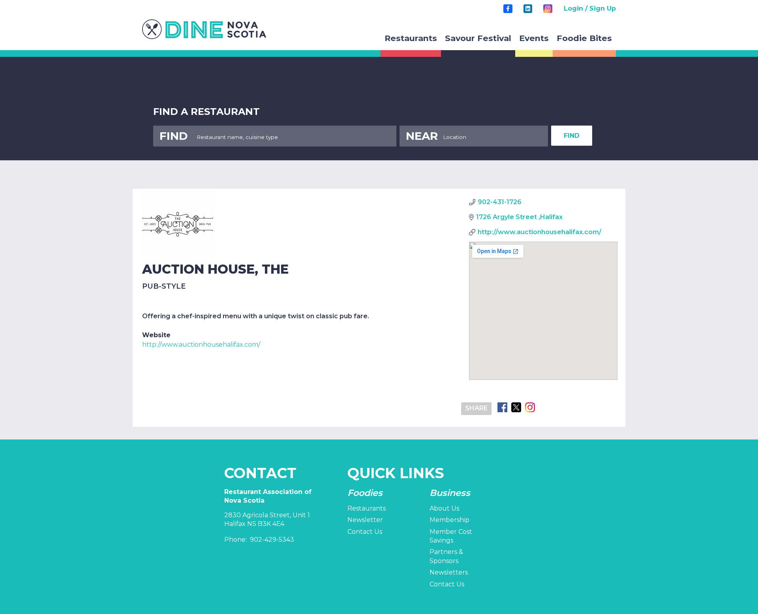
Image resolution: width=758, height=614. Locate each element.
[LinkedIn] (527, 8)
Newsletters (449, 572)
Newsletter (365, 520)
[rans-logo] (204, 29)
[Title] (507, 8)
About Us (444, 508)
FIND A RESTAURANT (206, 111)
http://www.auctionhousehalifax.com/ (201, 344)
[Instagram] (547, 8)
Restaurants (366, 508)
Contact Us (364, 531)
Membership (449, 520)
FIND (572, 135)
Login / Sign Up (590, 8)
